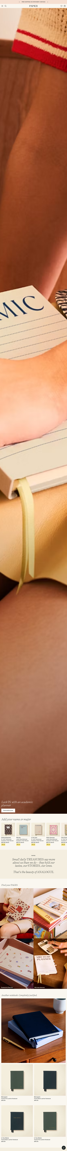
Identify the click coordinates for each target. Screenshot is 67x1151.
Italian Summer (50, 838)
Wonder (18, 838)
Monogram (4, 1097)
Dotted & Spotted (6, 838)
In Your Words (5, 1138)
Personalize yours (8, 811)
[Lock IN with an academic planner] (33, 411)
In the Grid (34, 838)
